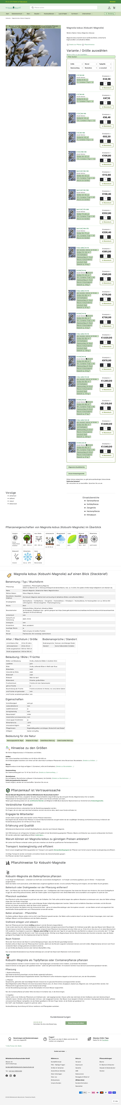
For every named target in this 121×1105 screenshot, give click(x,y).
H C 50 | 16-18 (81, 356)
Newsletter (79, 1086)
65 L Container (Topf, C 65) (86, 407)
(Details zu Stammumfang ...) (48, 772)
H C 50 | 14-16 (81, 313)
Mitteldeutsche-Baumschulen (17, 1097)
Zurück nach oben (59, 1051)
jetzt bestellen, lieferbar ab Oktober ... (87, 250)
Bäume (102, 1062)
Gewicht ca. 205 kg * (84, 437)
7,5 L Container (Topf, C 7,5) (86, 120)
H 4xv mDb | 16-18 (83, 334)
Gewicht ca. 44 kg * (83, 371)
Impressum (79, 1065)
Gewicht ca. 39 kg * (83, 285)
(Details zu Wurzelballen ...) (65, 766)
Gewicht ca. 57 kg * (83, 414)
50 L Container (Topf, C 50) (86, 277)
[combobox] (63, 7)
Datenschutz (79, 1074)
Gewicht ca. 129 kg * (83, 350)
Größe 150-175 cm (83, 233)
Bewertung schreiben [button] (76, 1023)
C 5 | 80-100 (81, 133)
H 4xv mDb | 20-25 (83, 420)
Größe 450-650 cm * (84, 295)
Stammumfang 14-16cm (84, 300)
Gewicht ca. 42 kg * (83, 328)
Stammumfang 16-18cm (84, 343)
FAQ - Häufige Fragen (58, 1065)
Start (7, 14)
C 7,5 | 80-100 (81, 113)
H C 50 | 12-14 (81, 270)
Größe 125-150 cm (83, 195)
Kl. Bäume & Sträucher (107, 1065)
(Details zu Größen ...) (90, 760)
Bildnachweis (55, 1080)
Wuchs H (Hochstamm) (84, 259)
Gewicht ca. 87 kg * (83, 307)
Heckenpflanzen (49, 14)
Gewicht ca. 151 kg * (83, 394)
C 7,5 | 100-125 (82, 152)
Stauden (36, 14)
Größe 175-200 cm (83, 214)
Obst (28, 14)
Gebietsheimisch (17, 14)
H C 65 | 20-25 (81, 443)
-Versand (90, 272)
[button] (114, 8)
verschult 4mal (82, 348)
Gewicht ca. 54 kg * (83, 264)
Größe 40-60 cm (82, 80)
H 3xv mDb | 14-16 (83, 291)
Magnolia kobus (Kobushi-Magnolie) (21, 18)
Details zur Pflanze (75, 44)
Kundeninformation (81, 1083)
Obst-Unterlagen (56, 1074)
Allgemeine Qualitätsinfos (76, 467)
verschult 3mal (82, 262)
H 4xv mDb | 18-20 (83, 377)
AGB (76, 1071)
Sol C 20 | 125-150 (83, 190)
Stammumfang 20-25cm (85, 429)
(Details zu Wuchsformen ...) (61, 778)
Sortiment (74, 14)
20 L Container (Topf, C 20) (86, 178)
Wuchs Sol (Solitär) (83, 180)
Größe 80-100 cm (82, 118)
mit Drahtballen (82, 255)
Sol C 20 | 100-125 (83, 171)
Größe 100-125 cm (83, 156)
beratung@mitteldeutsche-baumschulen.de (20, 1067)
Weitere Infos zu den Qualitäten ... (78, 54)
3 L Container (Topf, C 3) (85, 82)
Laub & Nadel (63, 14)
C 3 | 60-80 (80, 94)
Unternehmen (86, 14)
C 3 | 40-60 (80, 75)
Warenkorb (23, 1)
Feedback (105, 1040)
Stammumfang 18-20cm (84, 386)
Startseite (8, 18)
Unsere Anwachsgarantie (76, 473)
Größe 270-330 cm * (84, 252)
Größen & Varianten (57, 1068)
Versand (112, 1)
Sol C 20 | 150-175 (83, 228)
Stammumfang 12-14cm (84, 257)
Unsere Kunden (56, 1083)
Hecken (102, 1071)
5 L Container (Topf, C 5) (85, 140)
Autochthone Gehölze (58, 1071)
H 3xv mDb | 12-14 (83, 248)
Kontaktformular (56, 1062)
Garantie (78, 1068)
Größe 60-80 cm (82, 99)
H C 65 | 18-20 (81, 400)
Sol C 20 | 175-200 (83, 209)
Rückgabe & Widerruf (82, 1077)
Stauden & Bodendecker (107, 1068)
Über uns (54, 1077)
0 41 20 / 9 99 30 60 (15, 1071)
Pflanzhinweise (89, 44)
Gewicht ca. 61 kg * (83, 457)
